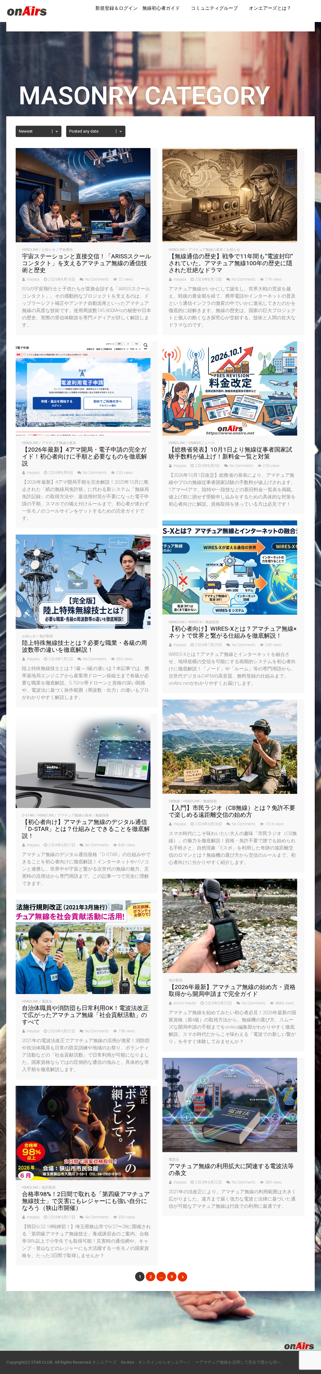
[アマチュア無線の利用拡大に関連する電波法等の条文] (229, 1150)
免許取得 (46, 636)
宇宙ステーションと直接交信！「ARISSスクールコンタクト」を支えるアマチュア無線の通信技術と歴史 (86, 263)
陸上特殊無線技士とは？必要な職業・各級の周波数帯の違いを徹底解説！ (84, 646)
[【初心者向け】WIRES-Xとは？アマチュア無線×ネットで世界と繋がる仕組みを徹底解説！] (229, 613)
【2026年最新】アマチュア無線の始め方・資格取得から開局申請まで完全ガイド (232, 990)
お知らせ (48, 250)
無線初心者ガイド (161, 8)
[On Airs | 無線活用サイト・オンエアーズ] (27, 16)
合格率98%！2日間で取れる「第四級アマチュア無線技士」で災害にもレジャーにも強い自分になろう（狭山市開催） (86, 1201)
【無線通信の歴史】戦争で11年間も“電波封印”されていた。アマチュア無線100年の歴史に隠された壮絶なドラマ (231, 263)
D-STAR (28, 815)
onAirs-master (184, 1003)
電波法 (47, 1001)
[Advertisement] (160, 1311)
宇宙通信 (66, 250)
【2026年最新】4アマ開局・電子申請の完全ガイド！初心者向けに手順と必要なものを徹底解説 (84, 456)
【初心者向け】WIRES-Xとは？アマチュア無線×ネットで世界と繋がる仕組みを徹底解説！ (233, 632)
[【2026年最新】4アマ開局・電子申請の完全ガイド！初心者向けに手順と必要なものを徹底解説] (83, 434)
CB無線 (174, 801)
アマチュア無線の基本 (205, 250)
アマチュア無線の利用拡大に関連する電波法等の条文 (231, 1169)
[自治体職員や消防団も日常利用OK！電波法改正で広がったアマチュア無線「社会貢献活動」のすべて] (83, 992)
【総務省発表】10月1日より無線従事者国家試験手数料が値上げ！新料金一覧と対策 (230, 453)
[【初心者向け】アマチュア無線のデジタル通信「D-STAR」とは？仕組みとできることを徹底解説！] (83, 806)
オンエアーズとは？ (270, 8)
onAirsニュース (201, 443)
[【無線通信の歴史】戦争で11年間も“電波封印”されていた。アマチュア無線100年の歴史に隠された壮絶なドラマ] (229, 241)
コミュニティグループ (214, 8)
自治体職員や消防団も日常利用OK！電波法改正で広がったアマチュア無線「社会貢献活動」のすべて (85, 1014)
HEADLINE (30, 250)
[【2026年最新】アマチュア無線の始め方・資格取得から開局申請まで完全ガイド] (229, 971)
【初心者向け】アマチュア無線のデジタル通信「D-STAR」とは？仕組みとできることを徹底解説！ (86, 828)
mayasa (33, 279)
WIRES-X (195, 622)
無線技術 (212, 622)
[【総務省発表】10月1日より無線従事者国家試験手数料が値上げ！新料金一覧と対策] (229, 434)
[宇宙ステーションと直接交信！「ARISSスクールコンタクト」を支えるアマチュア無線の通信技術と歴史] (83, 241)
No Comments (97, 279)
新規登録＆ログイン (116, 8)
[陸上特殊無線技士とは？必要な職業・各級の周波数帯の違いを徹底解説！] (83, 627)
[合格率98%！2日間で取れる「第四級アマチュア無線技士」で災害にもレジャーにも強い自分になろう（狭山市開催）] (83, 1178)
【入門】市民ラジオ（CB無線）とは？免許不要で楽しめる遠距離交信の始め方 (232, 811)
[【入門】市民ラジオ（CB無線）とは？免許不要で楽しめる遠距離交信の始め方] (229, 792)
